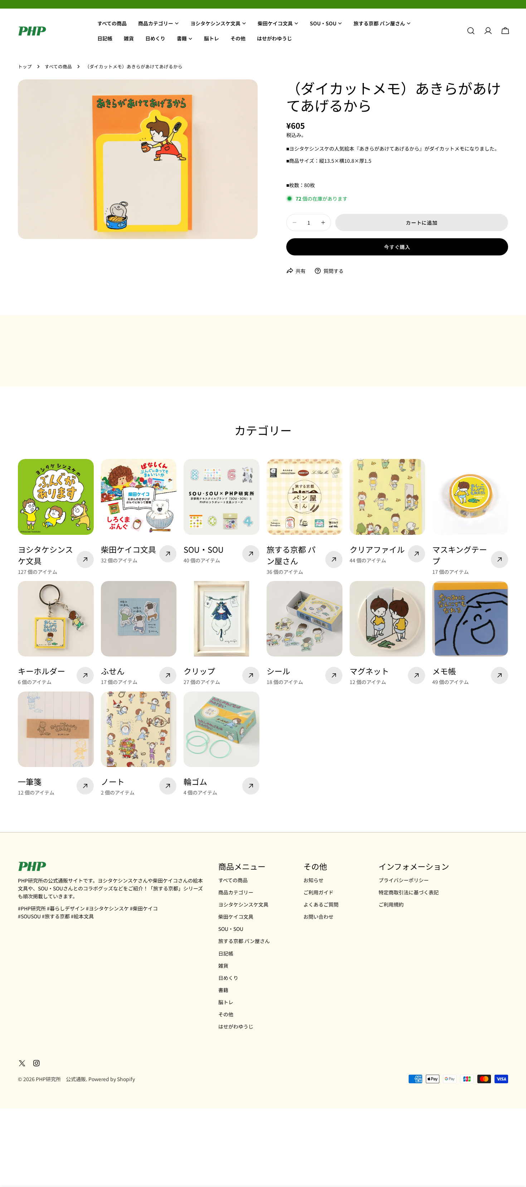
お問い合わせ (318, 916)
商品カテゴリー (235, 892)
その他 (225, 1014)
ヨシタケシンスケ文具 (243, 904)
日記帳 (225, 953)
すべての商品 (58, 66)
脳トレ (225, 1002)
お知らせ (313, 880)
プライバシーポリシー (404, 880)
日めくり (228, 977)
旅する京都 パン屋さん (244, 940)
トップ (25, 66)
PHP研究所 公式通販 (61, 1079)
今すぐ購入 (397, 246)
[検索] (471, 31)
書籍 (223, 989)
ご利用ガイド (318, 892)
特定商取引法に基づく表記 (409, 892)
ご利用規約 (391, 904)
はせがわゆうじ (235, 1026)
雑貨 (223, 965)
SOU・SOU (230, 928)
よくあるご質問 (321, 904)
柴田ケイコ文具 (235, 916)
